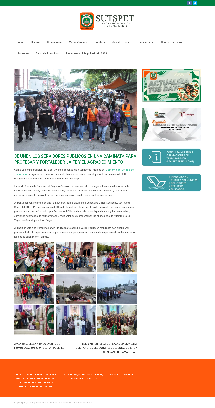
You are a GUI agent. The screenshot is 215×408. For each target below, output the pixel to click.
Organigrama (54, 42)
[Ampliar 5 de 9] (91, 278)
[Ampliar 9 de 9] (132, 309)
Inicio (21, 42)
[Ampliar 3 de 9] (132, 246)
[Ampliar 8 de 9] (91, 309)
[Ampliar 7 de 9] (50, 309)
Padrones (23, 53)
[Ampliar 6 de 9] (132, 278)
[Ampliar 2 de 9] (91, 246)
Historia (35, 42)
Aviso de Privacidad (47, 53)
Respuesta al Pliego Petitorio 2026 (86, 53)
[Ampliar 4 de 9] (50, 278)
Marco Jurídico (78, 42)
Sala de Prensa (121, 42)
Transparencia (145, 42)
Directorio (100, 42)
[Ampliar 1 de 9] (50, 246)
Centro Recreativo (172, 42)
